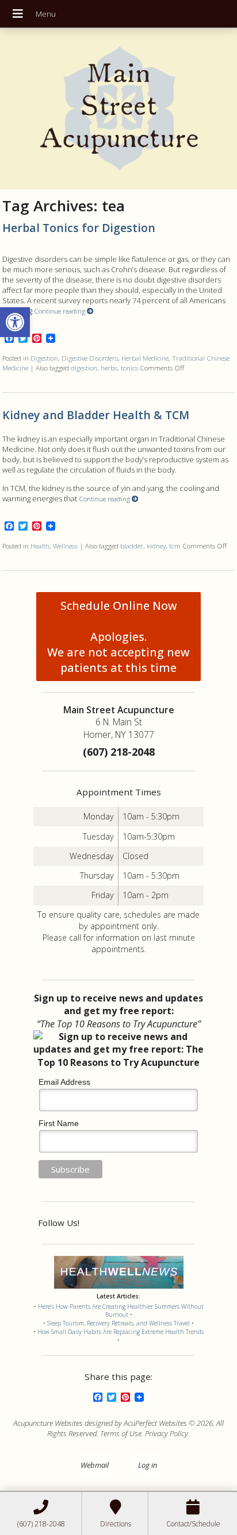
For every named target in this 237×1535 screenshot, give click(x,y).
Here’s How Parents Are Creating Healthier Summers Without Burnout (121, 1310)
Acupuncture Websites (48, 1423)
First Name (59, 1123)
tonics (129, 367)
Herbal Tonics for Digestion (78, 227)
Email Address (64, 1082)
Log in (147, 1465)
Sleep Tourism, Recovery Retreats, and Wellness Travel (118, 1323)
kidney (156, 545)
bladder (131, 545)
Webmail (95, 1465)
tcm (175, 545)
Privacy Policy (166, 1433)
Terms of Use (121, 1433)
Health (39, 545)
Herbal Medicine (145, 357)
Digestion (44, 357)
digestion (84, 367)
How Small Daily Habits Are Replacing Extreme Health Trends (120, 1332)
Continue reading (60, 310)
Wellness (65, 545)
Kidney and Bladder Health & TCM (95, 415)
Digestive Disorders (90, 357)
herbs (109, 367)
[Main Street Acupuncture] (118, 109)
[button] (15, 322)
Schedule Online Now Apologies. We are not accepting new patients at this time (118, 636)
